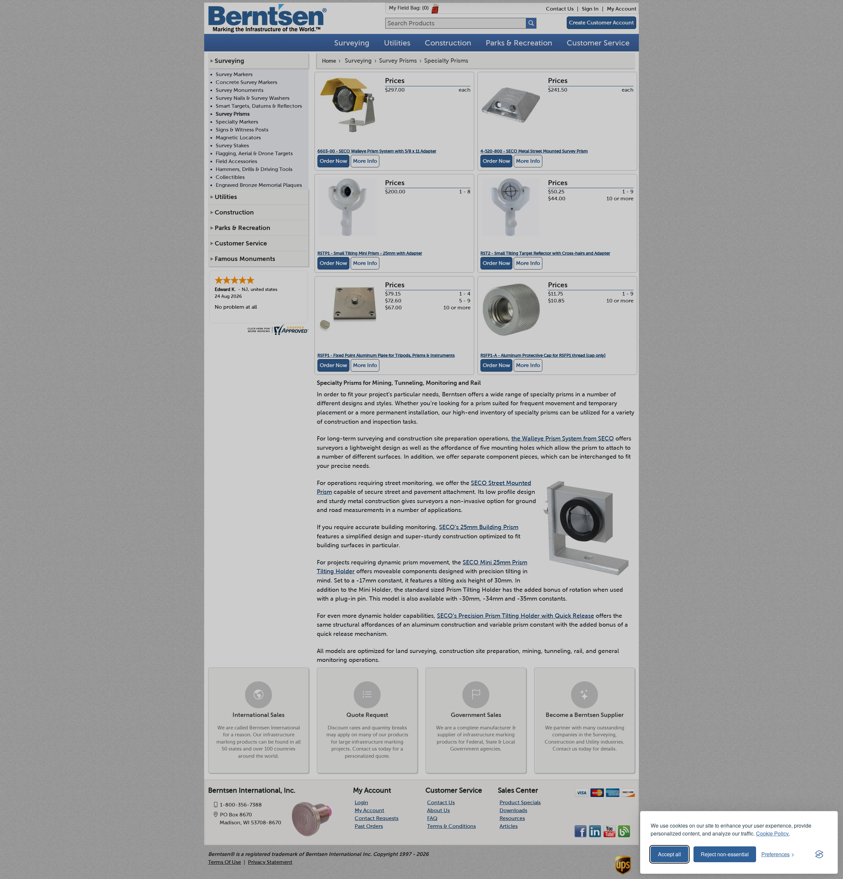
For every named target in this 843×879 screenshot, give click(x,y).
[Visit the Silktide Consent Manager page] (819, 854)
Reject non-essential (725, 854)
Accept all (669, 854)
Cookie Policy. (773, 833)
